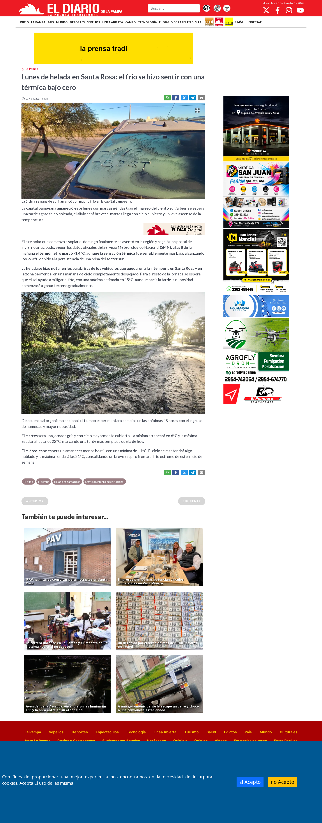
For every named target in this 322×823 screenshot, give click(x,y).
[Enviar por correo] (201, 97)
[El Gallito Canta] (206, 8)
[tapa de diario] (217, 8)
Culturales (288, 732)
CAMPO (130, 22)
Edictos (230, 732)
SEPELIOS (93, 22)
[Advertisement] (256, 62)
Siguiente (192, 501)
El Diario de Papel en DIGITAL (181, 22)
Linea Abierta (165, 732)
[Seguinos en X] (266, 10)
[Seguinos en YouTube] (300, 10)
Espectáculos (107, 732)
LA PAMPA (38, 22)
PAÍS (51, 22)
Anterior (35, 501)
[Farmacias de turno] (227, 8)
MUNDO (62, 22)
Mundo (266, 732)
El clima (28, 481)
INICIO (24, 22)
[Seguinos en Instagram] (288, 10)
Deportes (80, 732)
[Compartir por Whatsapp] (167, 97)
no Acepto (282, 781)
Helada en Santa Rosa (67, 481)
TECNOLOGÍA (147, 22)
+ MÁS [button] (239, 22)
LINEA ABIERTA (112, 22)
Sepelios (56, 732)
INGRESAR (255, 22)
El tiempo (43, 481)
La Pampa (33, 732)
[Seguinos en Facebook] (277, 10)
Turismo (191, 732)
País (248, 732)
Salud (211, 732)
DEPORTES (77, 22)
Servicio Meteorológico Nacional (104, 481)
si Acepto (250, 781)
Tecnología (136, 732)
